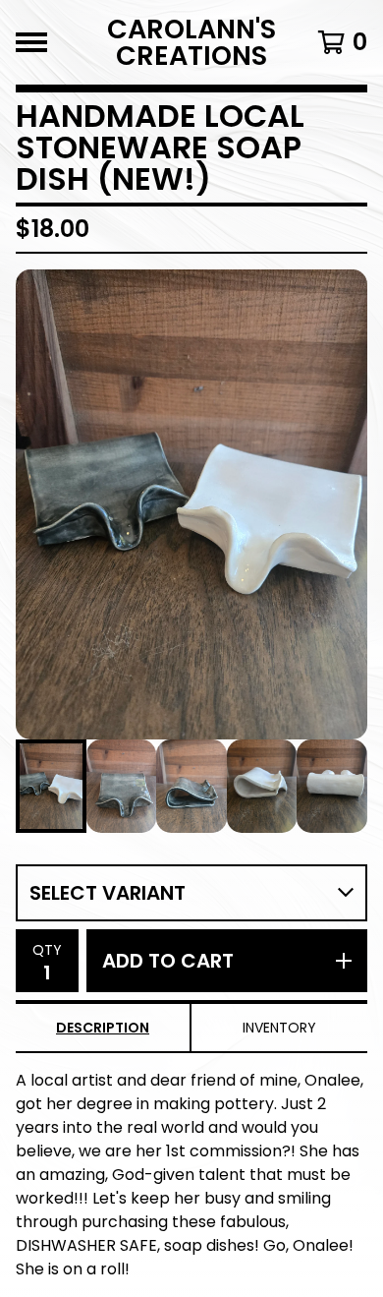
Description (102, 1027)
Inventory (279, 1027)
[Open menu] (31, 42)
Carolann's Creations (191, 42)
